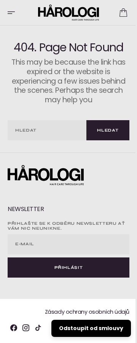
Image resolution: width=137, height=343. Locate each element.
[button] (14, 12)
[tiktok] (38, 328)
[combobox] (44, 130)
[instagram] (26, 328)
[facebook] (14, 328)
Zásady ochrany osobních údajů (81, 312)
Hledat (102, 130)
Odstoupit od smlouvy (85, 328)
